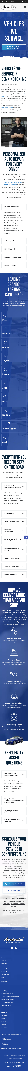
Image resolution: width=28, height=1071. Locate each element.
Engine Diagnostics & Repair (8, 999)
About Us (4, 960)
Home (3, 957)
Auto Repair (4, 963)
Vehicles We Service (7, 971)
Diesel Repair (5, 966)
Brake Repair (5, 988)
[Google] (16, 948)
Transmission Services (7, 1002)
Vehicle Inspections (6, 1005)
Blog (3, 977)
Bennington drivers (7, 107)
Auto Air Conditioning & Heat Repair (10, 996)
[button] (26, 537)
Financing (4, 1021)
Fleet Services (5, 969)
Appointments (5, 974)
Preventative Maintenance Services (10, 985)
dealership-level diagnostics (13, 182)
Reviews (3, 1030)
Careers (3, 1018)
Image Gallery (5, 1027)
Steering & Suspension (7, 993)
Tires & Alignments (6, 991)
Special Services (6, 1008)
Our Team (4, 1015)
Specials (4, 1024)
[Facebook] (12, 948)
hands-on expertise (10, 184)
